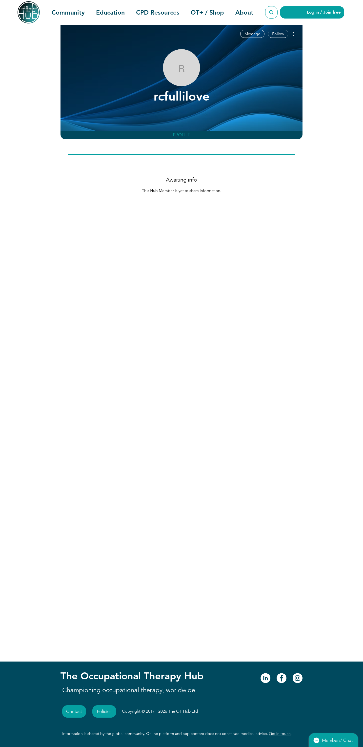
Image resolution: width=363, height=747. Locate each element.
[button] (68, 12)
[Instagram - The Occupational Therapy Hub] (297, 678)
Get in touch (280, 733)
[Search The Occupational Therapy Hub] (271, 12)
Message (252, 33)
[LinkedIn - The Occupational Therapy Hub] (265, 678)
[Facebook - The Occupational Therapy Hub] (281, 678)
